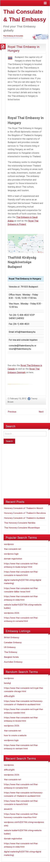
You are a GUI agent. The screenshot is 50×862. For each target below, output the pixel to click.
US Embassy (10, 647)
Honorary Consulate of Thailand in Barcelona (25, 513)
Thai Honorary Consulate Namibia (19, 523)
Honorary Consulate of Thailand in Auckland (24, 518)
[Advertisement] (29, 109)
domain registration (13, 558)
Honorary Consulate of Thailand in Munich (23, 508)
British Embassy (11, 637)
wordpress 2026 (11, 613)
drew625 (8, 809)
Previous (12, 411)
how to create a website (15, 735)
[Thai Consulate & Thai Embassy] (25, 36)
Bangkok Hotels (11, 657)
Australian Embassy (13, 662)
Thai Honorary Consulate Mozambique (22, 527)
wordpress (9, 544)
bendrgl (7, 683)
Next (41, 411)
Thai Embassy (10, 652)
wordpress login (11, 554)
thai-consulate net (12, 549)
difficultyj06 (9, 696)
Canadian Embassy (13, 642)
